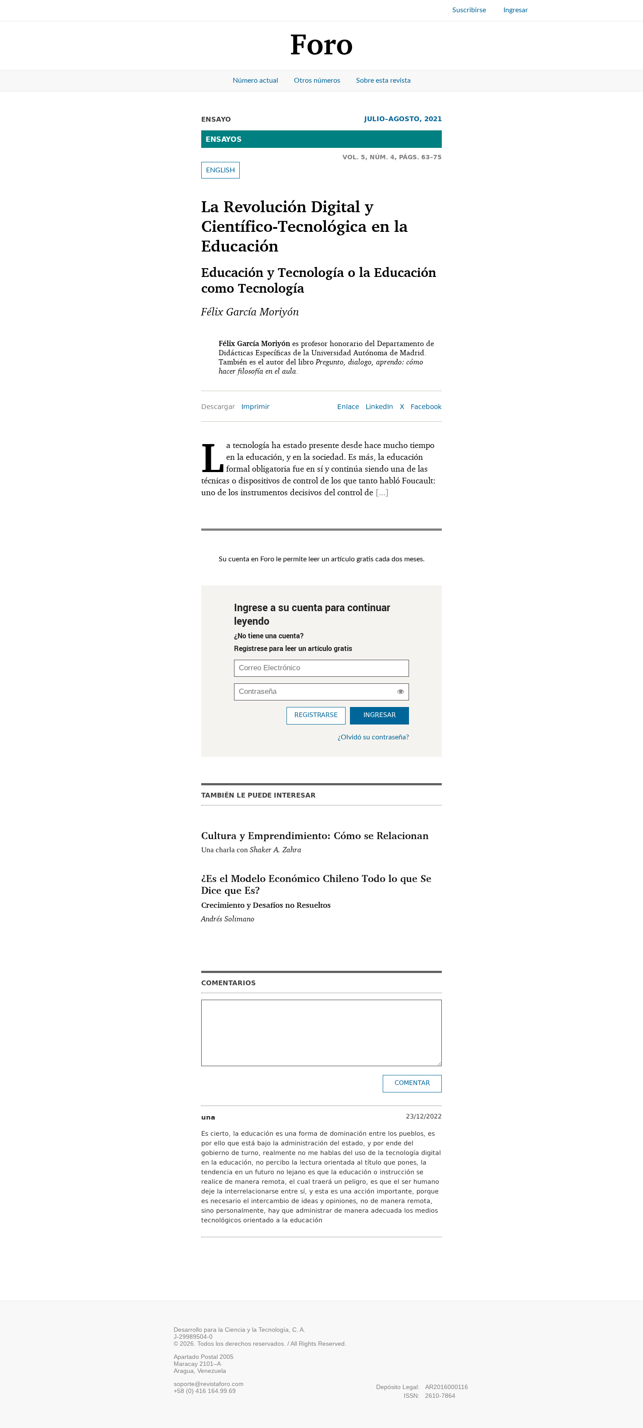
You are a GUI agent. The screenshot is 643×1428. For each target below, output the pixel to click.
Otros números (317, 80)
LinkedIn (379, 407)
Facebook (426, 407)
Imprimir (255, 407)
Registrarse (316, 715)
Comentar (412, 1083)
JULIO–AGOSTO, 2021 (403, 118)
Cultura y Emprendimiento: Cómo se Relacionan (315, 835)
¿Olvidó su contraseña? (373, 737)
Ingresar (515, 10)
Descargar (218, 407)
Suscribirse (469, 10)
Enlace (348, 407)
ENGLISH (220, 170)
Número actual (255, 80)
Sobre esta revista (383, 80)
